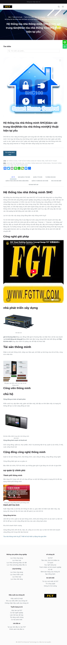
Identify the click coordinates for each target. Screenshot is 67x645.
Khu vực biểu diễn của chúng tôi (16, 601)
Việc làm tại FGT (16, 610)
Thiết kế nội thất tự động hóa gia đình (33, 536)
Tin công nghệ (50, 583)
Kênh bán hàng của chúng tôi (50, 572)
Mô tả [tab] (13, 177)
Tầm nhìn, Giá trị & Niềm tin (50, 560)
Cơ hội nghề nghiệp (16, 613)
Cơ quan (50, 562)
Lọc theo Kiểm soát (16, 574)
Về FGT (50, 558)
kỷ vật (50, 569)
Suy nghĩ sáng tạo (50, 565)
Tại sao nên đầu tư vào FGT (17, 627)
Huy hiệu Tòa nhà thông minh (17, 165)
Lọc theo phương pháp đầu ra (17, 565)
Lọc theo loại (16, 560)
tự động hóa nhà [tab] (50, 177)
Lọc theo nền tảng (17, 579)
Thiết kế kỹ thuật (51, 161)
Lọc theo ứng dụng (16, 558)
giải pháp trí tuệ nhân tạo (15, 163)
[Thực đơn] (63, 6)
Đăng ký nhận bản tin (33, 2)
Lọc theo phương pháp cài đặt (17, 562)
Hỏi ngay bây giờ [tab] (33, 184)
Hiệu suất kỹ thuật (17, 598)
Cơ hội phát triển (16, 619)
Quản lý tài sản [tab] (37, 177)
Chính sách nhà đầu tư (16, 629)
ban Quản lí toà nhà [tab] (24, 177)
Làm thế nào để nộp (16, 615)
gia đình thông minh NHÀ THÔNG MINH (38, 163)
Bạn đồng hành (50, 574)
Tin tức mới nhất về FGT (50, 581)
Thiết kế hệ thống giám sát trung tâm (31, 161)
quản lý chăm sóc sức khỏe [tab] (40, 180)
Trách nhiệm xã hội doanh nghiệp (50, 567)
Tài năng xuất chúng (16, 617)
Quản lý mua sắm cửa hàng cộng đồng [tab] (17, 180)
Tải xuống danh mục (10, 153)
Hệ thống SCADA (11, 161)
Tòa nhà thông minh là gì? (11, 536)
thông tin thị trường (50, 586)
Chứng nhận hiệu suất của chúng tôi (17, 603)
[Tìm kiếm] (58, 6)
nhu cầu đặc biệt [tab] (56, 180)
